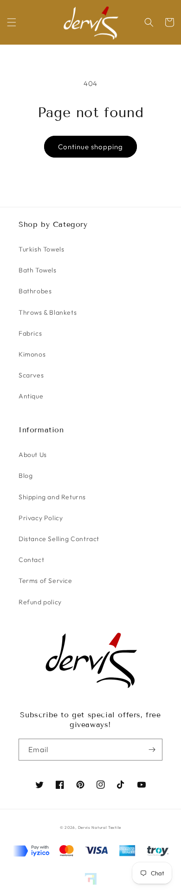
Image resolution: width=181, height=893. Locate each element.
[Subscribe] (152, 750)
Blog (25, 475)
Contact (31, 560)
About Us (33, 454)
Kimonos (32, 354)
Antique (31, 396)
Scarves (31, 375)
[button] (11, 22)
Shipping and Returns (52, 497)
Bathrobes (35, 291)
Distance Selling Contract (59, 539)
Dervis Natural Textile (99, 827)
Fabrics (30, 333)
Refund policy (40, 602)
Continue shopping (90, 146)
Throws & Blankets (48, 312)
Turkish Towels (41, 249)
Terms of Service (45, 580)
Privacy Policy (41, 518)
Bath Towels (38, 270)
